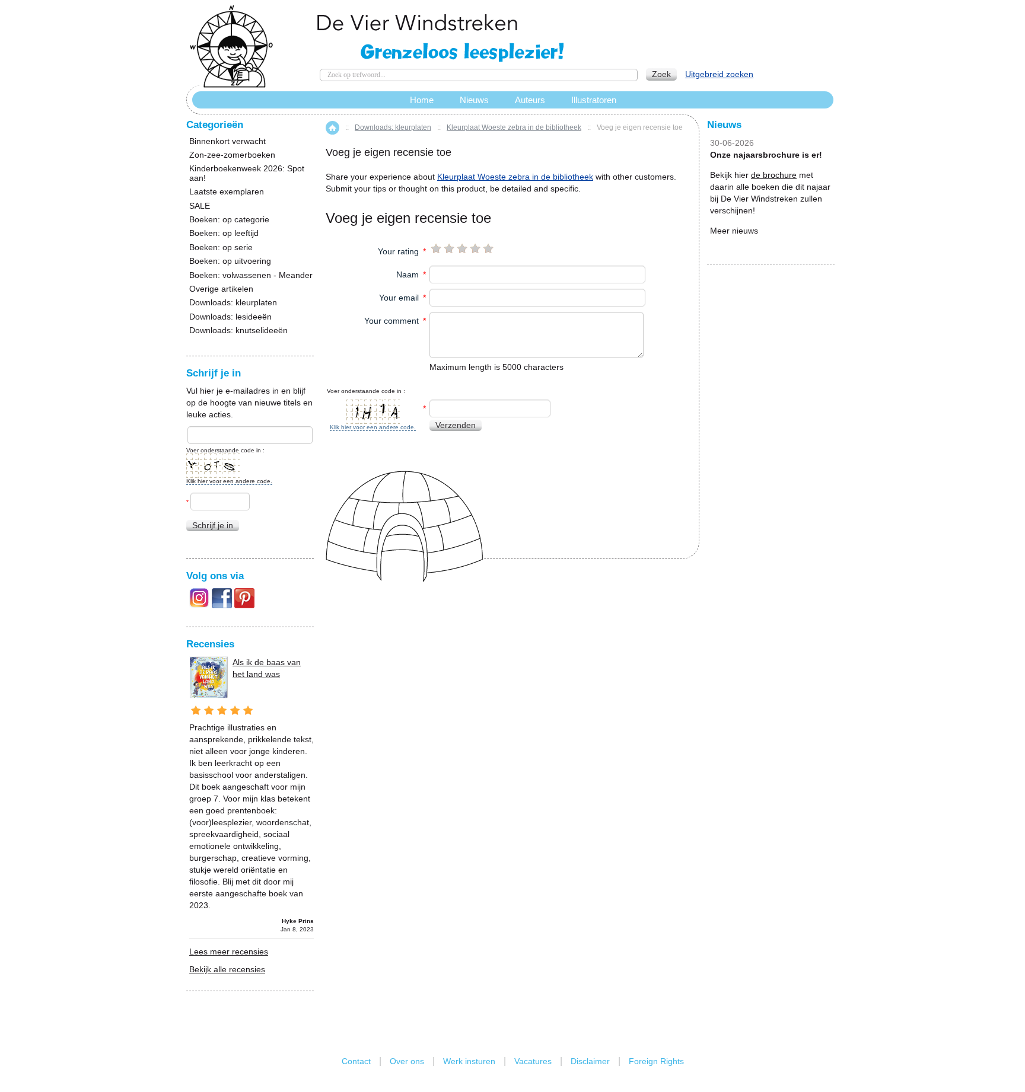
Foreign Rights (656, 1061)
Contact (356, 1061)
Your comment (391, 320)
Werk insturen (469, 1061)
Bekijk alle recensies (227, 969)
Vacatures (533, 1061)
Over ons (407, 1061)
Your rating (398, 251)
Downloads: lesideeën (230, 316)
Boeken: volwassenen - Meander (251, 275)
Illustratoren (593, 100)
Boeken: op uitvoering (230, 261)
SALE (199, 206)
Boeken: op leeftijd (224, 233)
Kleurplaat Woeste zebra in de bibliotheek (514, 127)
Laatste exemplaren (226, 191)
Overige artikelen (221, 289)
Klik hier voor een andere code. (373, 427)
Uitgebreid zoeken (719, 74)
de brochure (774, 175)
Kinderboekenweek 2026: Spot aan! (246, 173)
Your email (399, 297)
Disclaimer (590, 1061)
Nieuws (474, 100)
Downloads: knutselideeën (238, 330)
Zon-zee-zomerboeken (232, 155)
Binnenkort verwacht (227, 141)
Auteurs (530, 100)
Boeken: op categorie (229, 219)
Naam (407, 274)
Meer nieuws (734, 230)
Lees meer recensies (228, 951)
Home (332, 128)
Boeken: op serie (221, 247)
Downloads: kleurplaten (393, 127)
